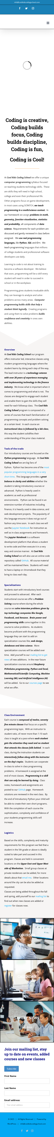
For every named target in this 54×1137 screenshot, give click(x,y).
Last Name (10, 1088)
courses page (35, 682)
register (8, 905)
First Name (10, 1076)
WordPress (11, 1124)
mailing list (41, 896)
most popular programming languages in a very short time (26, 472)
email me (26, 877)
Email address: (12, 1100)
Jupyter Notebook (21, 527)
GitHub (25, 560)
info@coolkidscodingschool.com (27, 2)
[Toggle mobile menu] (48, 22)
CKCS (12, 1119)
